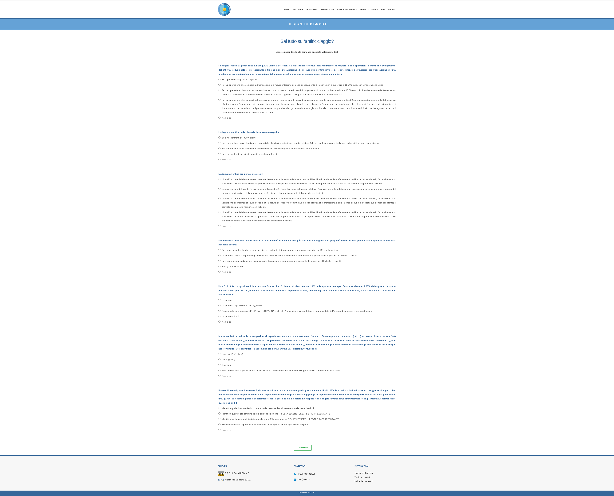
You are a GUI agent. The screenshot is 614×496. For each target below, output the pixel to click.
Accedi (391, 9)
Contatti (373, 9)
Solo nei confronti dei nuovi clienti (239, 137)
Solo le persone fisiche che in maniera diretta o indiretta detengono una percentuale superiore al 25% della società (280, 250)
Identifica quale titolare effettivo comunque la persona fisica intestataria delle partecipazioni (268, 408)
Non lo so (226, 118)
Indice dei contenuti (363, 481)
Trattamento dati (362, 477)
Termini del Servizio (363, 473)
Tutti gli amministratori (233, 266)
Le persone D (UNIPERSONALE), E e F (242, 305)
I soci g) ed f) (228, 359)
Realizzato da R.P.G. (307, 493)
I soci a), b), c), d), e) (232, 354)
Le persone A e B (230, 316)
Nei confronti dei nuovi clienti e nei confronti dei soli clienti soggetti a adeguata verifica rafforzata (270, 148)
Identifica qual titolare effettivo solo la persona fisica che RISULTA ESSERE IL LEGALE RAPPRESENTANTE (276, 413)
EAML (287, 9)
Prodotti (298, 9)
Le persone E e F (230, 300)
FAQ (383, 9)
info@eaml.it (304, 479)
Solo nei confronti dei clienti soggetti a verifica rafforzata (250, 154)
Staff (362, 9)
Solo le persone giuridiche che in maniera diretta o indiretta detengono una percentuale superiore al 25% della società (281, 261)
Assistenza (312, 9)
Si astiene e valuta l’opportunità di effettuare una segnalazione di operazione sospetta (265, 424)
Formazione (327, 9)
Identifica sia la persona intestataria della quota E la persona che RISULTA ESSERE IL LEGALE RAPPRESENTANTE (280, 419)
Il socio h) (227, 365)
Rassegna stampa (347, 9)
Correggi (303, 447)
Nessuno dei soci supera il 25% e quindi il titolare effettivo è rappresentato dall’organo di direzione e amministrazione (281, 370)
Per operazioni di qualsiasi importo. (239, 79)
